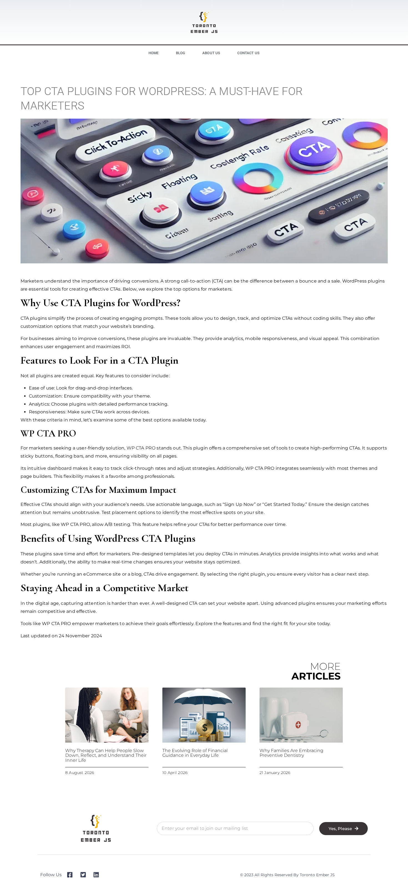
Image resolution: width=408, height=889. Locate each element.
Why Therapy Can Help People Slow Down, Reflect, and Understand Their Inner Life (106, 755)
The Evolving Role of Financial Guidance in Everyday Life (195, 753)
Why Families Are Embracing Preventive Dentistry (291, 753)
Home (153, 53)
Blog (180, 53)
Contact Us (248, 53)
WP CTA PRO (141, 448)
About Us (211, 53)
